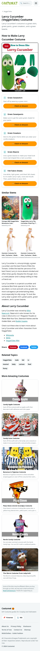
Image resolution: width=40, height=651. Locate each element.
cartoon (22, 364)
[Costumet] (9, 3)
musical (6, 364)
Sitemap (27, 630)
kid (23, 360)
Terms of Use (7, 630)
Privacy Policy (16, 626)
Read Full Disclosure (9, 591)
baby (14, 364)
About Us (5, 626)
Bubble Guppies (21, 321)
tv (28, 360)
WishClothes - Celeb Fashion (12, 633)
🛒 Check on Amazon (20, 106)
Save (6, 46)
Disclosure (27, 626)
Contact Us (18, 630)
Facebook (23, 347)
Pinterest (13, 347)
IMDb (8, 338)
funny (5, 368)
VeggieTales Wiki (12, 340)
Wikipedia (10, 335)
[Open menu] (36, 3)
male (17, 360)
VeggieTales (8, 11)
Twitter (34, 347)
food (29, 364)
